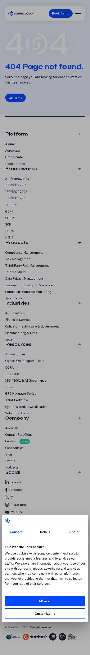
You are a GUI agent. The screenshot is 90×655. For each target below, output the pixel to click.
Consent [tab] (16, 532)
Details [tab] (45, 532)
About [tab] (73, 532)
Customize (42, 613)
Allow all (45, 601)
